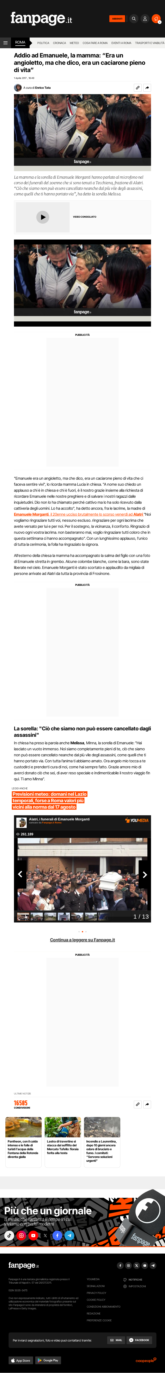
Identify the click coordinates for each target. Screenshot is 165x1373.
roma (20, 42)
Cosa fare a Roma (95, 43)
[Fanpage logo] (36, 18)
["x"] (45, 1235)
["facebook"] (57, 1235)
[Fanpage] (24, 1265)
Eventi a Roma (121, 43)
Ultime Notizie (22, 1094)
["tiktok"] (9, 1235)
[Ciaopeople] (146, 1361)
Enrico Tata (43, 87)
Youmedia (93, 1279)
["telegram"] (69, 1235)
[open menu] (5, 43)
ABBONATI (117, 18)
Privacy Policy (96, 1293)
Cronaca (59, 43)
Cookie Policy (96, 1299)
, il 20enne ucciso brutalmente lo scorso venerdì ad (78, 514)
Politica (43, 43)
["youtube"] (33, 1235)
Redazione (94, 1313)
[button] (147, 88)
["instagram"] (21, 1235)
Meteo (74, 43)
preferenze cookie (99, 1320)
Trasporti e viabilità (149, 43)
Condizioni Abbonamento (104, 1306)
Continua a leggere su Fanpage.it (82, 939)
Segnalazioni (96, 1286)
